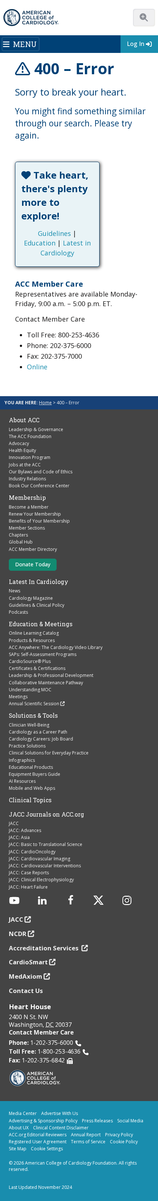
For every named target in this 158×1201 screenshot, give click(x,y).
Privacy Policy (119, 1135)
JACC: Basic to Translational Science (45, 844)
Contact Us (26, 990)
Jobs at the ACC (25, 465)
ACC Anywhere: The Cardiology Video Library (56, 647)
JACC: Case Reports (29, 873)
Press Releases (97, 1121)
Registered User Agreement (38, 1142)
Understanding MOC (30, 689)
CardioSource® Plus (30, 661)
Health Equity (22, 450)
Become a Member (29, 507)
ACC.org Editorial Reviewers (38, 1135)
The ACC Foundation (30, 436)
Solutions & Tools (33, 715)
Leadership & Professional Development (51, 675)
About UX (19, 1128)
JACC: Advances (25, 830)
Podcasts (18, 612)
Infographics (22, 760)
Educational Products (31, 767)
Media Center (23, 1113)
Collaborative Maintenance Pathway (46, 683)
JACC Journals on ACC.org (46, 814)
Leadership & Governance (36, 429)
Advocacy (19, 443)
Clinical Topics (30, 800)
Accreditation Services (44, 948)
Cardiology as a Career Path (38, 732)
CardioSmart (28, 962)
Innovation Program (29, 457)
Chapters (18, 535)
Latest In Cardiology (38, 581)
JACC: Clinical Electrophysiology (41, 879)
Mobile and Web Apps (32, 788)
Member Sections (27, 528)
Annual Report (86, 1135)
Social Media (130, 1121)
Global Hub (21, 542)
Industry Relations (27, 479)
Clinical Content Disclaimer (61, 1128)
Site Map (17, 1149)
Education (39, 243)
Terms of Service (88, 1142)
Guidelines (54, 233)
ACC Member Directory (33, 549)
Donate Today (32, 564)
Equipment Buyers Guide (34, 774)
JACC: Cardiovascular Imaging (39, 859)
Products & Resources (32, 640)
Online (37, 366)
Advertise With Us (59, 1113)
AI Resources (22, 781)
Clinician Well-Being (29, 725)
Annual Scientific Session (34, 703)
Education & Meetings (40, 624)
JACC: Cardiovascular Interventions (45, 866)
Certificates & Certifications (37, 668)
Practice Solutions (27, 746)
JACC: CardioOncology (32, 852)
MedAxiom (25, 976)
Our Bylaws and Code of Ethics (40, 472)
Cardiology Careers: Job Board (41, 739)
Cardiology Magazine (31, 598)
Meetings (18, 696)
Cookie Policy (124, 1142)
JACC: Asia (19, 837)
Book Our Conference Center (39, 486)
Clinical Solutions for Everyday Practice (49, 753)
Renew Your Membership (35, 514)
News (14, 591)
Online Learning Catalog (34, 633)
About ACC (24, 420)
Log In (135, 44)
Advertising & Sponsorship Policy (43, 1121)
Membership (27, 497)
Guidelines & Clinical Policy (36, 605)
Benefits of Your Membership (39, 521)
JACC (14, 823)
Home (45, 402)
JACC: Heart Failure (28, 887)
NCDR (17, 933)
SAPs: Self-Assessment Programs (42, 654)
